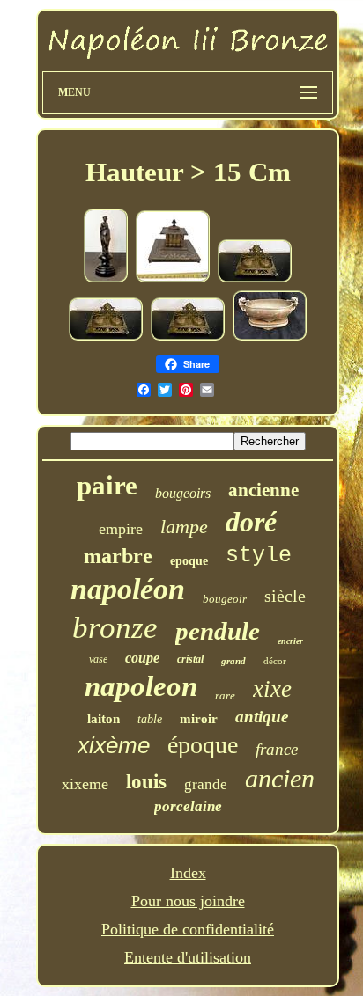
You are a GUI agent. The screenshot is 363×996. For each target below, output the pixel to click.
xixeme (85, 784)
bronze (115, 628)
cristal (190, 659)
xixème (114, 745)
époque (202, 744)
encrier (290, 641)
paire (107, 485)
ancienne (263, 490)
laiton (103, 719)
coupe (142, 657)
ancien (280, 778)
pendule (217, 631)
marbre (118, 556)
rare (225, 695)
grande (205, 784)
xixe (272, 689)
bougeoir (225, 598)
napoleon (141, 686)
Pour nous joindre (188, 901)
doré (251, 522)
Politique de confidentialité (187, 929)
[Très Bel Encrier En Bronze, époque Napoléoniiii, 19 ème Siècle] (172, 279)
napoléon (127, 589)
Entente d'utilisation (187, 957)
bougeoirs (183, 493)
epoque (189, 561)
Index (188, 873)
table (149, 719)
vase (98, 659)
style (259, 555)
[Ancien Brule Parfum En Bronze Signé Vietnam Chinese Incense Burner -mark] (269, 337)
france (277, 749)
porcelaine (188, 806)
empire (121, 529)
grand (233, 660)
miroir (199, 719)
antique (261, 716)
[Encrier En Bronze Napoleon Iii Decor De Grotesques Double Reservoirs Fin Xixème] (254, 279)
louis (146, 782)
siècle (285, 595)
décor (274, 660)
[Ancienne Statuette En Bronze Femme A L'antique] (106, 279)
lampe (184, 527)
